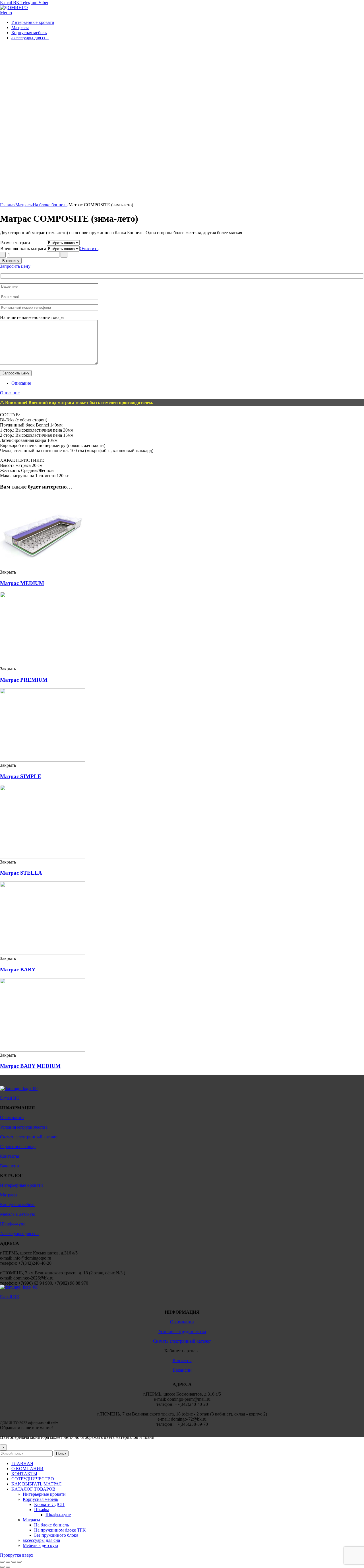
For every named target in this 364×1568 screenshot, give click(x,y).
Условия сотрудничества (23, 1127)
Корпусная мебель (17, 1204)
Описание (21, 383)
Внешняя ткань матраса (23, 248)
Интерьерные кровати (21, 1185)
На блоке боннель (50, 204)
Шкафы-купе (12, 1223)
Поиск (61, 1453)
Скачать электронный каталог (29, 1136)
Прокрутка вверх (16, 1555)
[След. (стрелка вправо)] (8, 1567)
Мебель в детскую (17, 1214)
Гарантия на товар (18, 1146)
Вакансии (9, 1165)
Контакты (9, 1156)
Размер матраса (15, 242)
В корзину (10, 261)
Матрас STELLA (21, 873)
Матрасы (24, 204)
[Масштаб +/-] (19, 1562)
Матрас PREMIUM (23, 680)
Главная (7, 204)
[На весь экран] (13, 1562)
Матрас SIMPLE (20, 776)
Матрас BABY (18, 969)
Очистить (89, 248)
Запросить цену (15, 266)
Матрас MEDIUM (22, 583)
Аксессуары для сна (19, 1233)
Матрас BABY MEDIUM (30, 1066)
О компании (12, 1117)
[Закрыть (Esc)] (2, 1562)
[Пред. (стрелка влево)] (2, 1567)
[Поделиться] (8, 1562)
